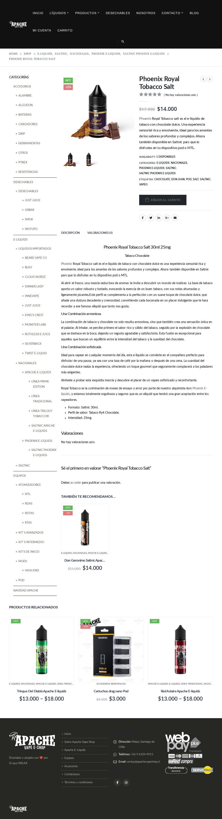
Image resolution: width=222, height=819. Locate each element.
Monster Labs (35, 324)
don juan (178, 179)
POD (21, 580)
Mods (22, 561)
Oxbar (29, 210)
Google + (166, 217)
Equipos (19, 476)
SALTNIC (171, 168)
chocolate (162, 179)
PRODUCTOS (85, 13)
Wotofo (31, 229)
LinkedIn (158, 217)
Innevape (32, 296)
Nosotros (145, 13)
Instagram (126, 782)
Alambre (25, 95)
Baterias (24, 114)
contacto (171, 13)
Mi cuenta (42, 30)
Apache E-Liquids (75, 750)
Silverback (33, 343)
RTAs (28, 522)
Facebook (142, 217)
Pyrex (22, 162)
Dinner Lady (34, 286)
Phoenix (145, 118)
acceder (75, 482)
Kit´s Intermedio (31, 542)
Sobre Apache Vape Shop (79, 742)
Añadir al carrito (165, 200)
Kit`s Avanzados (30, 532)
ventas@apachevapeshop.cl (143, 761)
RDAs (28, 503)
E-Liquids (163, 163)
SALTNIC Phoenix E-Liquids (157, 173)
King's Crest (34, 315)
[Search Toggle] (123, 41)
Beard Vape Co (36, 258)
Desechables (118, 13)
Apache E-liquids (98, 553)
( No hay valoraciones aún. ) (181, 95)
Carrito (65, 30)
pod (189, 179)
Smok (29, 219)
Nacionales (179, 163)
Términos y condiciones (78, 782)
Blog (194, 13)
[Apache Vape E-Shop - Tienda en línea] (17, 24)
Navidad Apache (25, 590)
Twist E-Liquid (36, 353)
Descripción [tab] (70, 233)
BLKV (28, 267)
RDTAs (29, 513)
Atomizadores (29, 485)
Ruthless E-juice (37, 334)
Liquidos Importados (34, 248)
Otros (23, 153)
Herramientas (29, 143)
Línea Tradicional (68, 684)
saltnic (205, 179)
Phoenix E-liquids (152, 168)
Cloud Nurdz (35, 277)
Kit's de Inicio (28, 551)
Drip (21, 134)
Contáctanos (72, 774)
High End (32, 570)
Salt (196, 179)
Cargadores (28, 124)
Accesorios (22, 86)
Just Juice (32, 200)
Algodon (25, 105)
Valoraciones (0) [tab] (100, 233)
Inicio (38, 13)
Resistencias (28, 172)
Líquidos (58, 13)
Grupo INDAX (18, 763)
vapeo (143, 184)
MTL (28, 494)
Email (174, 217)
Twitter (150, 217)
